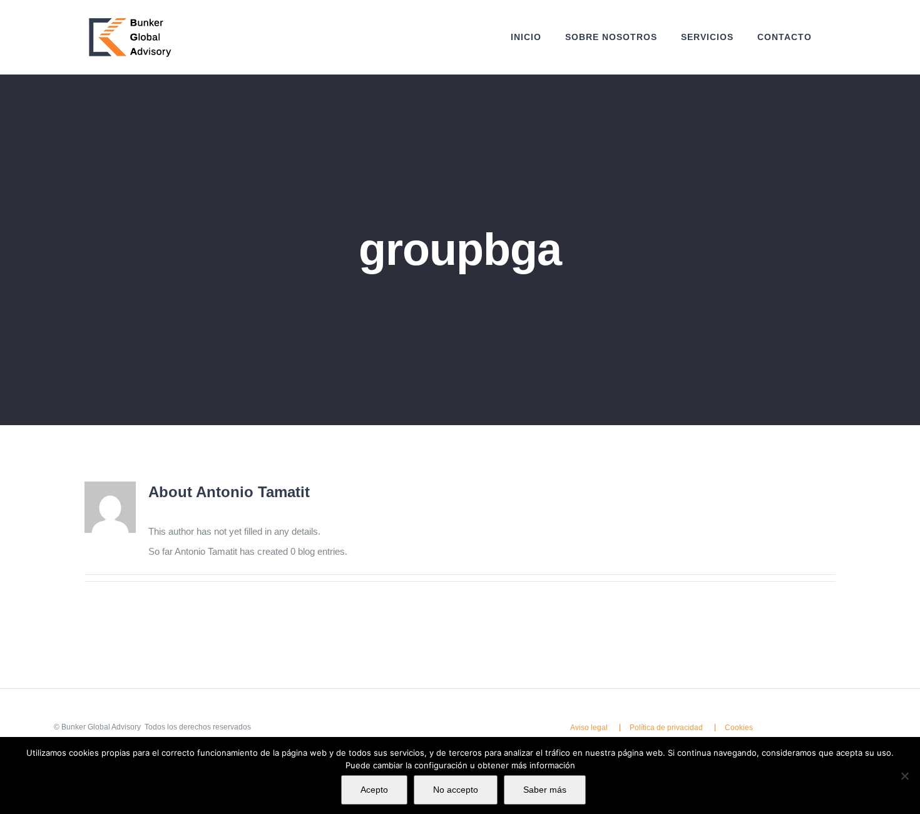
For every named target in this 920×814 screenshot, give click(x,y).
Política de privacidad (666, 727)
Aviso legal (589, 727)
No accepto (455, 790)
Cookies (739, 727)
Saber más (544, 790)
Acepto (374, 790)
